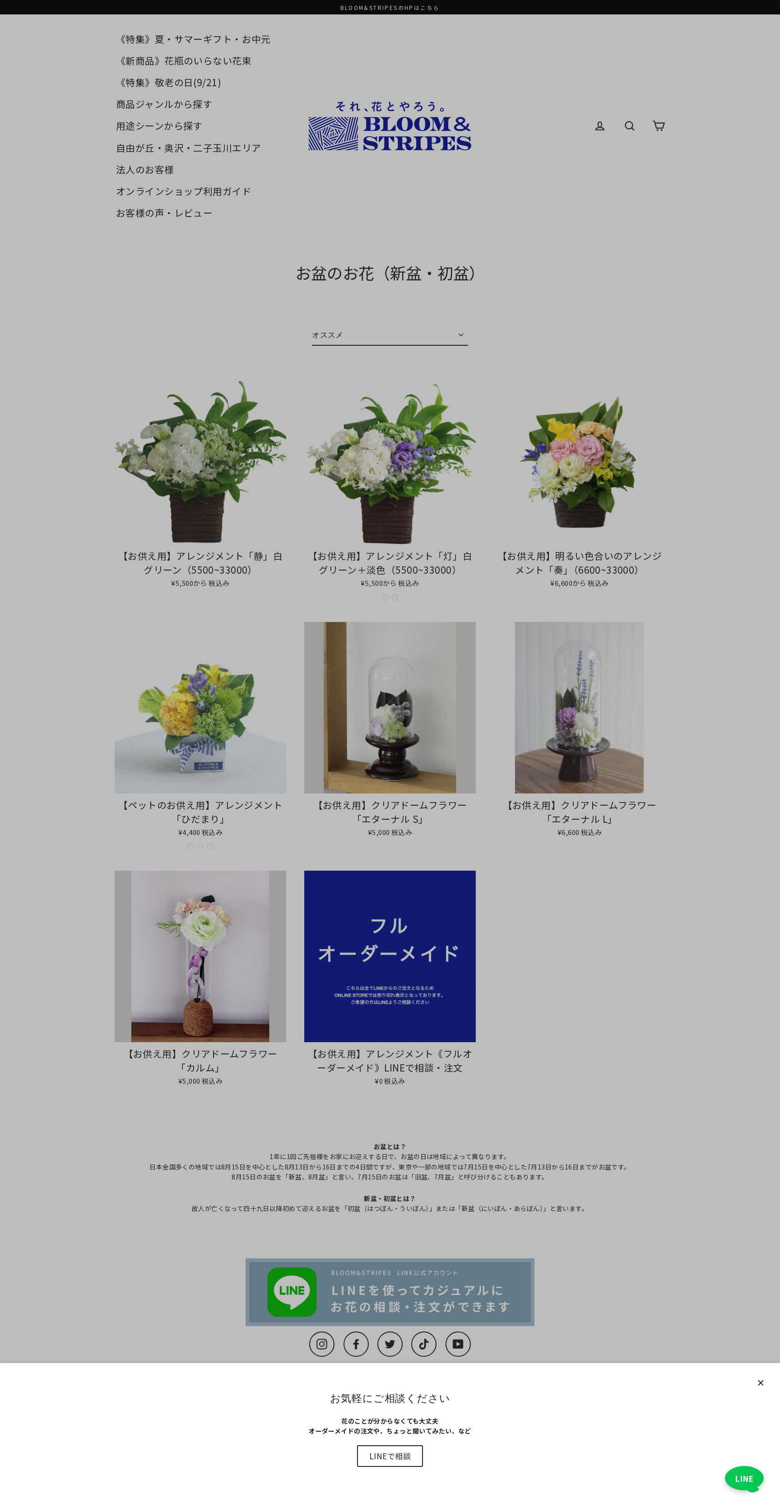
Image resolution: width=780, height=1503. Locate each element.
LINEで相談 (390, 1455)
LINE (744, 1478)
